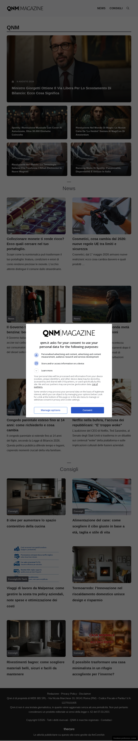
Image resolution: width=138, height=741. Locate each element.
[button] (69, 370)
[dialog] (69, 370)
